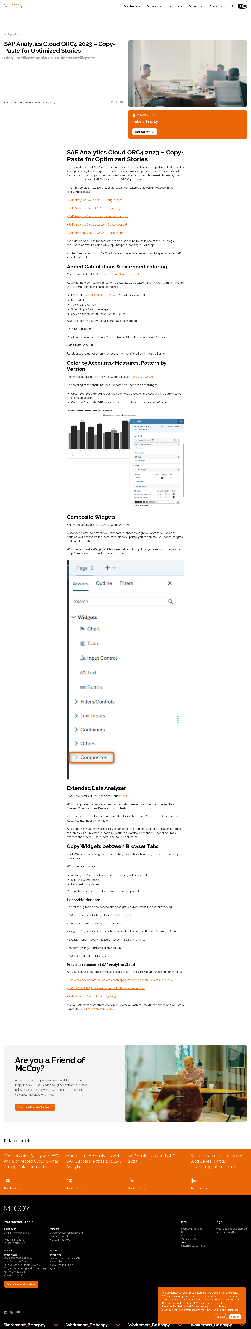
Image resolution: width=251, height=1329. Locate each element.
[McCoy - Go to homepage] (13, 6)
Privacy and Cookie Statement (221, 1309)
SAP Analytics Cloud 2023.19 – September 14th (98, 216)
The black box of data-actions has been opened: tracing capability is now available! (120, 980)
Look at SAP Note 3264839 (100, 295)
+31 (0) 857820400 (60, 1239)
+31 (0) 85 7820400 (14, 1243)
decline (220, 1317)
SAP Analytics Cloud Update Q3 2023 (92, 996)
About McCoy (188, 1235)
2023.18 (135, 376)
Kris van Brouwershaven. (98, 1008)
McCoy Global (189, 1239)
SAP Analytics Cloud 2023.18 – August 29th (95, 208)
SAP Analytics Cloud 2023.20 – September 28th (98, 224)
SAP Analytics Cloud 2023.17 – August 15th (95, 200)
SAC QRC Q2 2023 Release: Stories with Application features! (106, 988)
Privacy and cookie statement (231, 1228)
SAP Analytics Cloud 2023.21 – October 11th (96, 232)
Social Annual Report (192, 1228)
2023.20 (148, 376)
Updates (13, 34)
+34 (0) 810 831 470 (60, 1268)
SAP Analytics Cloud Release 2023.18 (116, 274)
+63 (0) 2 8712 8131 (14, 1271)
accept (235, 1317)
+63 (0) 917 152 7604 (15, 1275)
